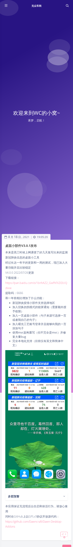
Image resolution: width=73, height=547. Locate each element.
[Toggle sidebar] (6, 5)
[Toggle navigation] (67, 5)
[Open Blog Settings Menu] (64, 537)
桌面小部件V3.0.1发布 (21, 245)
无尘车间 (36, 5)
